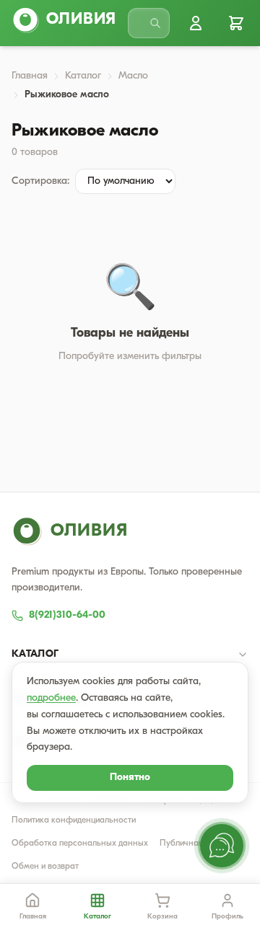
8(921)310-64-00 (67, 615)
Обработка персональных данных (80, 843)
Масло (133, 76)
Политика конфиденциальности (74, 820)
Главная (30, 76)
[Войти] (195, 23)
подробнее (51, 698)
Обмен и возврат (45, 866)
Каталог (83, 76)
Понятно (130, 777)
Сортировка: (40, 181)
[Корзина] (236, 23)
